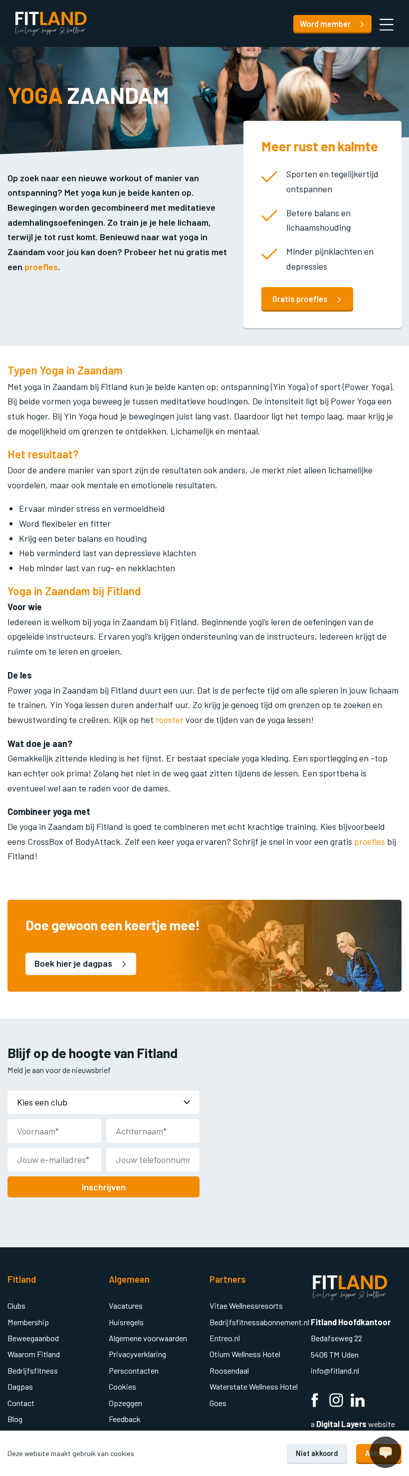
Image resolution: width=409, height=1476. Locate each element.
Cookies (122, 1386)
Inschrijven (104, 1186)
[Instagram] (336, 1401)
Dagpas (20, 1386)
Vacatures (126, 1305)
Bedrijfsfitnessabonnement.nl (259, 1322)
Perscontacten (134, 1370)
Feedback (125, 1419)
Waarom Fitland (33, 1354)
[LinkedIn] (358, 1401)
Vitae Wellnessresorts (246, 1305)
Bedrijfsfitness (32, 1370)
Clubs (16, 1305)
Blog (14, 1419)
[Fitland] (50, 23)
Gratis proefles (300, 299)
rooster (170, 719)
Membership (28, 1322)
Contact (20, 1403)
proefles (41, 266)
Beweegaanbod (33, 1338)
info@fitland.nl (336, 1370)
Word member (326, 23)
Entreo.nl (224, 1338)
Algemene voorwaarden (148, 1338)
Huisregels (126, 1322)
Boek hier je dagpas (74, 963)
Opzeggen (125, 1403)
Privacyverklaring (137, 1354)
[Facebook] (315, 1401)
